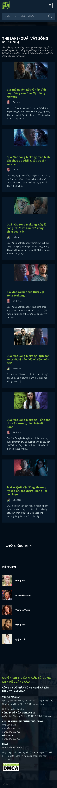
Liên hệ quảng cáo (16, 681)
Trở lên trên (7, 784)
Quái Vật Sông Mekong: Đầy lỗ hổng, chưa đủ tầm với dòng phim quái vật (26, 228)
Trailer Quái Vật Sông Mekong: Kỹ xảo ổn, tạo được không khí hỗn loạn (27, 490)
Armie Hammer (23, 595)
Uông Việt (20, 580)
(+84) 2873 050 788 (11, 731)
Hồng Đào (20, 624)
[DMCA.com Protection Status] (11, 766)
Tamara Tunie (22, 610)
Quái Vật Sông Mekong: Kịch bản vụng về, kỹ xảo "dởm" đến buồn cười (28, 359)
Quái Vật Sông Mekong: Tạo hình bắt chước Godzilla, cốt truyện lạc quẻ (28, 160)
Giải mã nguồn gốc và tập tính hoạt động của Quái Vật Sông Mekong (26, 93)
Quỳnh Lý (20, 639)
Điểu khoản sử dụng (35, 678)
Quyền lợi (9, 678)
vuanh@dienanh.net (11, 728)
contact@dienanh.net (12, 747)
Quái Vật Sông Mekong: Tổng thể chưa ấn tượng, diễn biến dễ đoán (28, 423)
